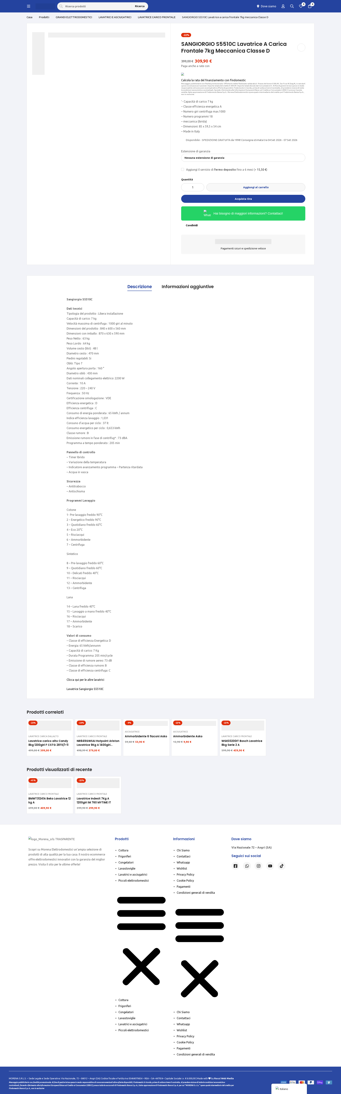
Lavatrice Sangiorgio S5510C (85, 689)
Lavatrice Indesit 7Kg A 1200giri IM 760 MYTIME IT (94, 800)
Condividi (192, 225)
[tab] (139, 287)
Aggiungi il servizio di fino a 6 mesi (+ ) (226, 169)
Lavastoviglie (126, 868)
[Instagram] (258, 866)
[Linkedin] (270, 866)
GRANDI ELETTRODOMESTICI (74, 17)
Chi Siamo (183, 850)
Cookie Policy (185, 880)
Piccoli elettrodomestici (133, 880)
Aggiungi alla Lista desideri (301, 48)
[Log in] (283, 6)
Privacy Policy (185, 874)
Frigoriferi (124, 856)
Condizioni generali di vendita (196, 892)
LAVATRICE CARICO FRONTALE (156, 17)
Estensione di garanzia (195, 151)
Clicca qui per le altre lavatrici (85, 679)
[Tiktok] (282, 866)
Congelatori (126, 862)
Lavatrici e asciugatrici (132, 874)
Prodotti (44, 17)
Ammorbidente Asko (187, 736)
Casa (29, 17)
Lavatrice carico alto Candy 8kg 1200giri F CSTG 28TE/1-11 (48, 743)
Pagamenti (183, 886)
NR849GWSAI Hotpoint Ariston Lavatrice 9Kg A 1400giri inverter (98, 745)
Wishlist (182, 868)
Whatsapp (183, 862)
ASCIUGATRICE (132, 732)
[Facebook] (235, 866)
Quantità (187, 179)
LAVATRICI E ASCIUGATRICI (115, 17)
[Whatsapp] (247, 866)
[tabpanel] (170, 494)
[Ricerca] (292, 6)
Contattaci (183, 856)
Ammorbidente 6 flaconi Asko (146, 736)
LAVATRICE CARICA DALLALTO (43, 736)
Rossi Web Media (224, 1078)
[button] (141, 940)
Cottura (123, 850)
